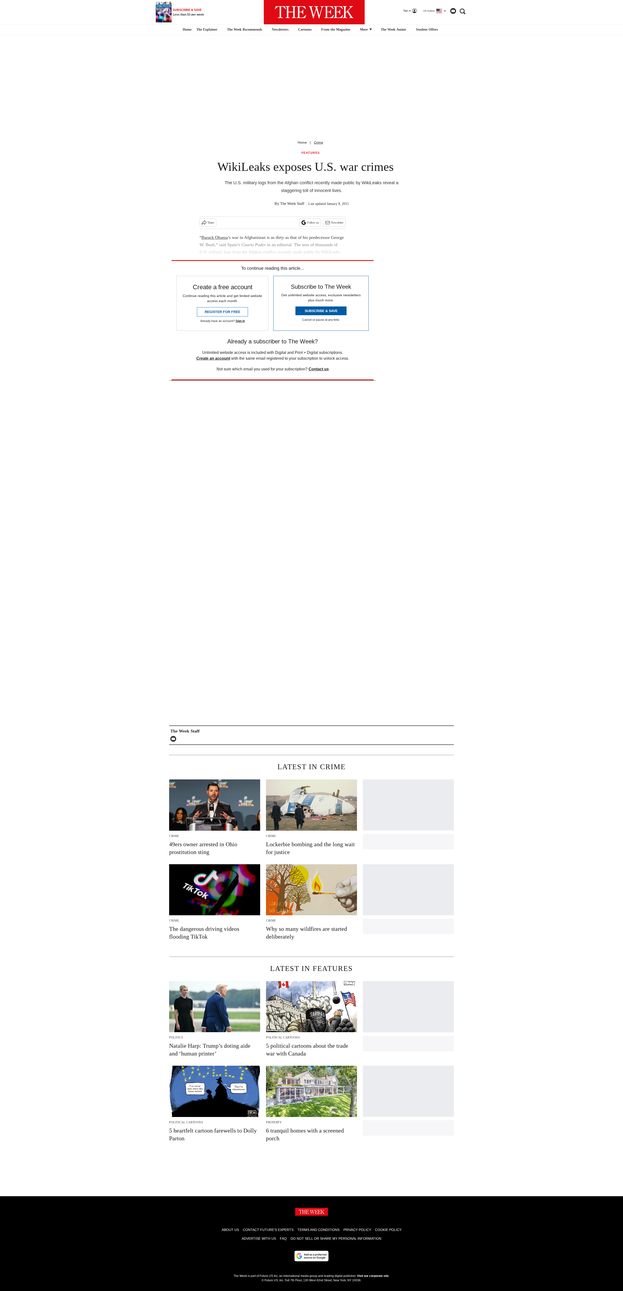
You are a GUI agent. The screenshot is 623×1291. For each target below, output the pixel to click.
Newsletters (280, 29)
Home (302, 142)
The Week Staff (292, 203)
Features (311, 153)
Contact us (319, 369)
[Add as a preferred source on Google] (311, 1256)
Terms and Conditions (318, 1230)
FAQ (283, 1238)
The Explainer (206, 29)
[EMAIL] (174, 739)
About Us (230, 1230)
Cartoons (305, 29)
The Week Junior (393, 29)
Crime (318, 142)
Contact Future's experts (268, 1230)
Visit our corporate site (373, 1276)
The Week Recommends (244, 29)
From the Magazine (335, 29)
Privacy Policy (357, 1230)
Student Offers (427, 29)
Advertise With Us (259, 1238)
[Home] (187, 30)
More (364, 29)
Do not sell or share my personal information (336, 1238)
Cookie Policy (388, 1230)
